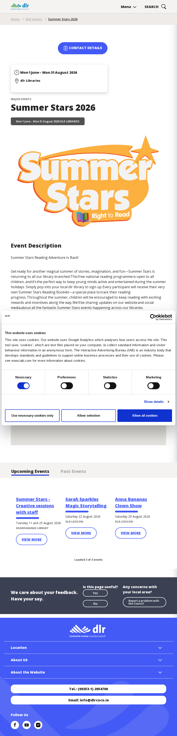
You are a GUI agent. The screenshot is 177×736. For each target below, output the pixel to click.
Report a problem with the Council (143, 602)
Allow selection (88, 415)
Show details (154, 401)
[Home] (20, 6)
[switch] (67, 385)
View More (32, 539)
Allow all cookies (145, 415)
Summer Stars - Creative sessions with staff (35, 505)
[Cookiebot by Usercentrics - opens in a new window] (153, 317)
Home (15, 19)
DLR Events (34, 19)
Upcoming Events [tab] (30, 471)
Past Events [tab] (73, 471)
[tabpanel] (88, 520)
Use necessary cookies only (32, 415)
